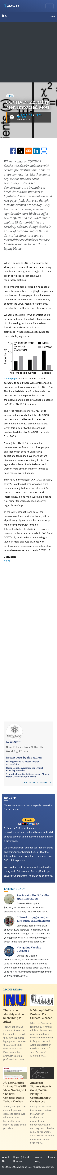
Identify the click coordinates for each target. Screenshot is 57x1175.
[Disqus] (28, 602)
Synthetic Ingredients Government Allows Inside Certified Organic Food (27, 775)
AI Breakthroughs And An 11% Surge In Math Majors (33, 919)
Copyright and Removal (21, 1159)
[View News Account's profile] (12, 117)
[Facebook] (3, 15)
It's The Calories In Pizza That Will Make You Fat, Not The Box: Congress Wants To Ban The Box (14, 1092)
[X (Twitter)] (6, 15)
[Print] (44, 151)
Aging (10, 95)
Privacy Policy (38, 1159)
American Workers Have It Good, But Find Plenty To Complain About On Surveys (40, 1092)
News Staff (26, 115)
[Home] (12, 6)
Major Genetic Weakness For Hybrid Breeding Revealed (24, 769)
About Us (5, 1159)
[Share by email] (28, 151)
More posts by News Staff (35, 782)
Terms (51, 1157)
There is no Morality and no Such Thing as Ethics (13, 1016)
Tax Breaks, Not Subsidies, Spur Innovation (33, 896)
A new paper (11, 378)
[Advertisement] (28, 52)
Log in (52, 17)
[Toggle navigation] (49, 6)
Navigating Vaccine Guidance (29, 949)
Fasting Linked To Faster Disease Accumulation (22, 763)
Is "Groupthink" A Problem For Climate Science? (41, 1014)
